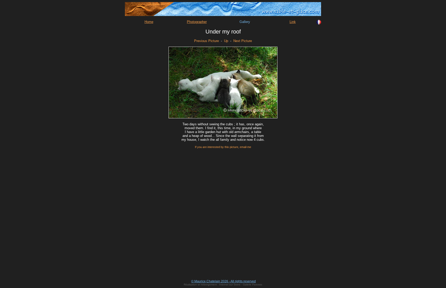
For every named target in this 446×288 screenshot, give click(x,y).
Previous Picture (206, 41)
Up (226, 41)
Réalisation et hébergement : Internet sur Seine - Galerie (218, 284)
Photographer (197, 22)
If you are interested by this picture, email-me (223, 147)
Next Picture (242, 41)
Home (149, 22)
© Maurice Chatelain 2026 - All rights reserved (223, 281)
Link (293, 22)
